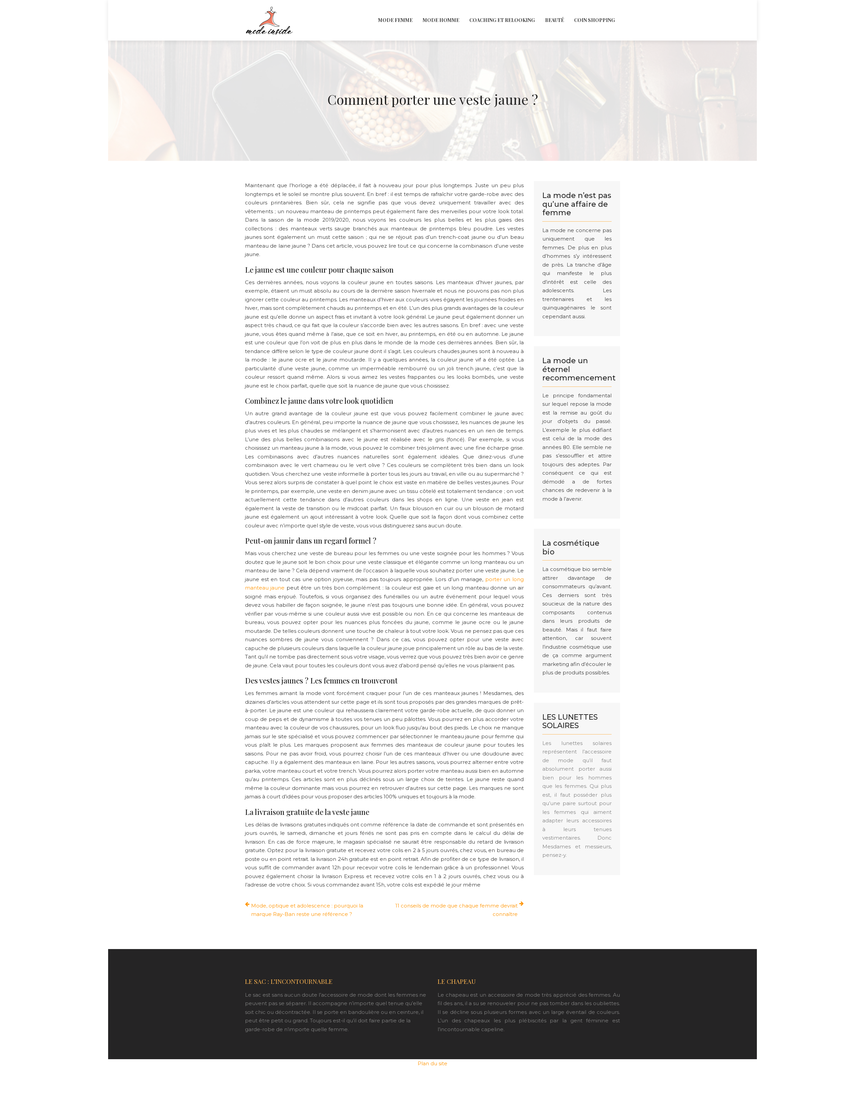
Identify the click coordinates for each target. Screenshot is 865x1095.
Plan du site (432, 1063)
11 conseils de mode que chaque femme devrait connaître (456, 910)
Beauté (554, 20)
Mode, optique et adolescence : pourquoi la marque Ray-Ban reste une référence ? (307, 910)
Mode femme (395, 20)
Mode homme (441, 20)
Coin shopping (594, 20)
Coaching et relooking (502, 20)
